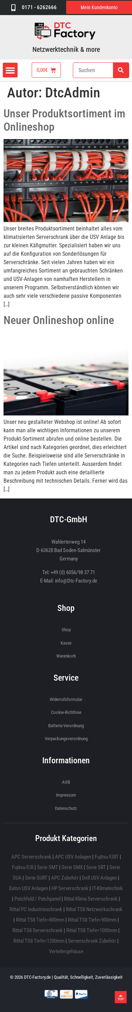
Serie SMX (72, 867)
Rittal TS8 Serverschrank (37, 930)
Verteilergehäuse (66, 951)
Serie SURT (36, 878)
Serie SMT (47, 867)
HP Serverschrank (69, 888)
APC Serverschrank (31, 857)
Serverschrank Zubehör (92, 941)
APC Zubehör (64, 878)
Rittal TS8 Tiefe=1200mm (38, 941)
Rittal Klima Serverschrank (91, 899)
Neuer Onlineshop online (59, 320)
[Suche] (121, 70)
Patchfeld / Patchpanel (37, 899)
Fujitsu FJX (22, 867)
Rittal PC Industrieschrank (36, 909)
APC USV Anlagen (73, 857)
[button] (10, 70)
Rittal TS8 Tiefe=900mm (92, 920)
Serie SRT (96, 867)
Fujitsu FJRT (107, 857)
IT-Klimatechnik (107, 888)
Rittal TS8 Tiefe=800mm (40, 920)
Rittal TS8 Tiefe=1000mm (91, 930)
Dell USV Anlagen (99, 878)
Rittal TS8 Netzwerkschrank (94, 909)
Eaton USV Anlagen (28, 888)
